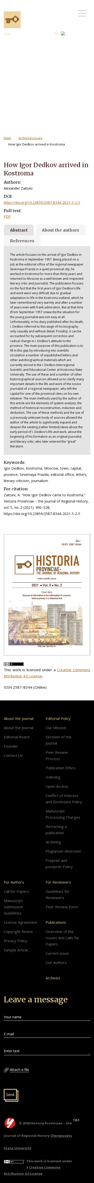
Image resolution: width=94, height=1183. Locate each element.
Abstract (19, 230)
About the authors (60, 230)
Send (10, 1094)
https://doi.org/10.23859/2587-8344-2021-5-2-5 (42, 202)
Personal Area (23, 33)
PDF (7, 216)
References (22, 240)
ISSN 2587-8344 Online (22, 48)
